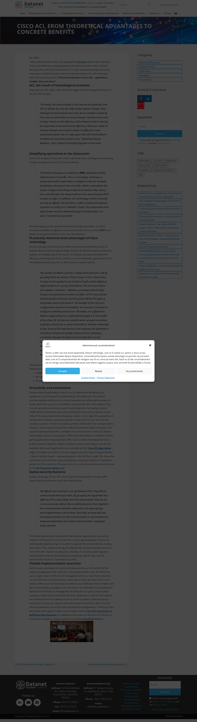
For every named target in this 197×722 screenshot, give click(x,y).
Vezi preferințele (134, 371)
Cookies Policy (88, 377)
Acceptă (63, 371)
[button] (150, 345)
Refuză (98, 371)
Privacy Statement (106, 377)
